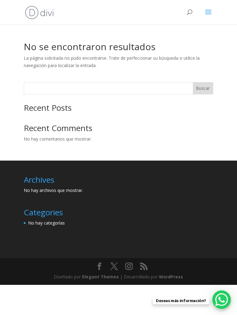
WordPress (171, 277)
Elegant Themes (100, 277)
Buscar (203, 88)
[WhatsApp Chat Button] (221, 299)
